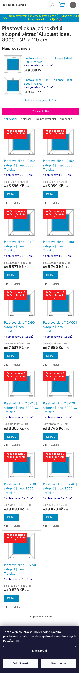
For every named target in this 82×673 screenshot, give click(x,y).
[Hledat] (52, 5)
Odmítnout (20, 663)
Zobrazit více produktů (39, 100)
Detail (11, 194)
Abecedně (66, 119)
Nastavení (39, 651)
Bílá (6, 203)
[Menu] (73, 5)
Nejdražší (26, 119)
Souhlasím (58, 663)
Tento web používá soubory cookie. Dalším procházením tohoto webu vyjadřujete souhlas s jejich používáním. (39, 636)
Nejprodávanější (46, 119)
